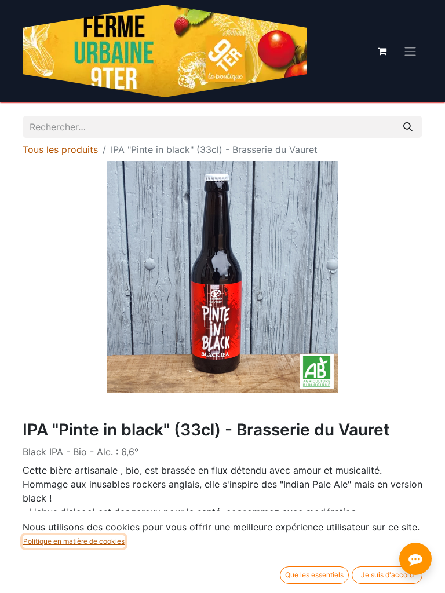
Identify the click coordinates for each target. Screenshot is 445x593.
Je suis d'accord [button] (387, 574)
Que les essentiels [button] (314, 574)
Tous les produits (60, 149)
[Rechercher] (407, 127)
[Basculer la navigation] (410, 51)
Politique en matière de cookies (74, 541)
